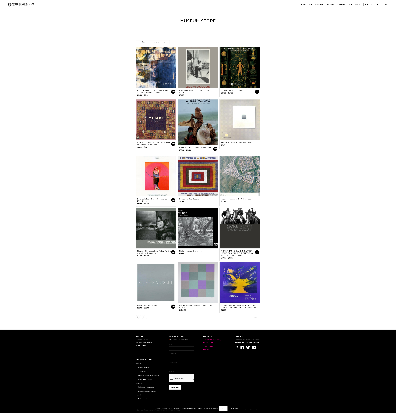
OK (223, 408)
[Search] (386, 4)
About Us (138, 363)
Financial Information (145, 379)
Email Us (205, 350)
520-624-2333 (207, 347)
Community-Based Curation (147, 391)
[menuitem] (303, 4)
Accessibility (142, 371)
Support (138, 395)
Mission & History (144, 367)
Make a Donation (143, 399)
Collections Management (146, 387)
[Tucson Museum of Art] (21, 4)
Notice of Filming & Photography (148, 375)
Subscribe (175, 387)
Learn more (234, 408)
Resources (139, 383)
